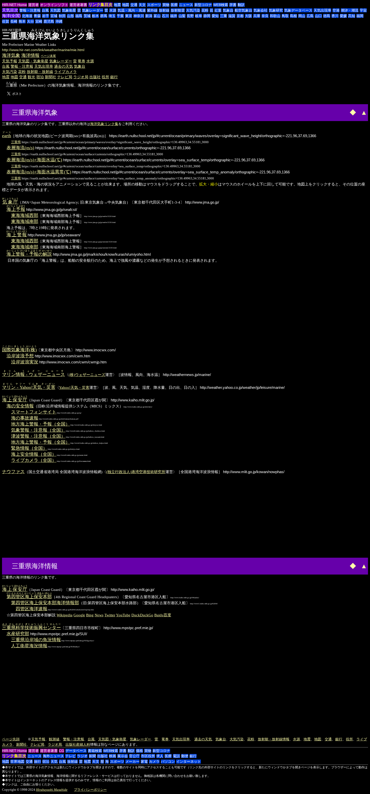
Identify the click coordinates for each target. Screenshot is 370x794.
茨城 (87, 16)
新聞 (92, 756)
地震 (117, 5)
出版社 (95, 77)
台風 (45, 10)
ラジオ (82, 756)
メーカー (132, 762)
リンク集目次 (100, 5)
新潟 (148, 16)
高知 (351, 16)
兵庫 (256, 16)
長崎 (13, 21)
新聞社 (50, 77)
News (99, 615)
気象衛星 (69, 10)
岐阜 (198, 16)
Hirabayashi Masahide (51, 789)
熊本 (22, 21)
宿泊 (40, 77)
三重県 (16, 142)
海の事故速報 (24, 418)
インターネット (188, 762)
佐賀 (5, 21)
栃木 (95, 16)
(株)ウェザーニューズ (87, 374)
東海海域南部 (24, 221)
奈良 (265, 16)
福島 (78, 16)
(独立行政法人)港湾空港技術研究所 (135, 472)
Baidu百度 (162, 615)
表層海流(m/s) (20, 147)
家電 (144, 762)
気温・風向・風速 (132, 10)
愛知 (215, 16)
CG (61, 751)
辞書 (232, 5)
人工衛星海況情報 (29, 645)
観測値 (54, 739)
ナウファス (13, 471)
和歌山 (275, 16)
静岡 (206, 16)
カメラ (154, 762)
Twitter (109, 615)
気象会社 (260, 10)
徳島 (326, 16)
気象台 (228, 10)
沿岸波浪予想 (20, 355)
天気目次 (10, 10)
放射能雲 (178, 10)
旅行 (37, 762)
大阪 (248, 16)
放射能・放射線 (40, 71)
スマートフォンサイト (33, 411)
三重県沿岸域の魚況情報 (36, 639)
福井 (173, 16)
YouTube (123, 615)
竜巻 (81, 61)
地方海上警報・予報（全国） (40, 424)
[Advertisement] (78, 112)
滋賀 (231, 16)
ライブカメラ (65, 71)
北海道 (27, 16)
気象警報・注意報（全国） (38, 430)
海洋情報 (30, 55)
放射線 (164, 10)
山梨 (182, 16)
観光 (31, 77)
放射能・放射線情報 (273, 739)
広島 (310, 16)
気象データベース (298, 10)
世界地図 (17, 762)
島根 (293, 16)
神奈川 (138, 16)
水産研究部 (18, 633)
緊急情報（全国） (29, 448)
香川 (335, 16)
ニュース (186, 5)
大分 (30, 21)
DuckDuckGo (142, 615)
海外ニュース (53, 756)
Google (79, 615)
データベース (76, 751)
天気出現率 (322, 10)
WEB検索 (220, 5)
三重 (223, 16)
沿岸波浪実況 (24, 361)
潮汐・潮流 (349, 10)
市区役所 (148, 756)
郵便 (184, 756)
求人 (159, 756)
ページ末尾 (48, 56)
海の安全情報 (20, 405)
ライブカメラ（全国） (33, 460)
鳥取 (285, 16)
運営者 (33, 5)
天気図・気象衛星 (33, 61)
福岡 (359, 16)
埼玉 (112, 16)
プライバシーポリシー (90, 789)
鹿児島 (49, 21)
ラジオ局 (80, 77)
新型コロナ (203, 5)
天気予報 (9, 61)
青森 (37, 16)
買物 (165, 5)
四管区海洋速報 (31, 608)
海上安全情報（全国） (33, 454)
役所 (105, 77)
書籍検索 (95, 751)
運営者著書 (78, 5)
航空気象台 (243, 10)
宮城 (53, 16)
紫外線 (152, 10)
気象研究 (276, 10)
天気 (54, 762)
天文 (142, 5)
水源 (112, 10)
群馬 (103, 16)
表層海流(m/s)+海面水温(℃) (34, 159)
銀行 (114, 77)
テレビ (70, 756)
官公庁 (134, 756)
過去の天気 (63, 66)
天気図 (55, 10)
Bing (90, 615)
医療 (174, 5)
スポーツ (154, 5)
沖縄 (58, 21)
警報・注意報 (30, 10)
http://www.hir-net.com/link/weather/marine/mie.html (43, 50)
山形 (70, 16)
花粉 (204, 10)
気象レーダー (92, 10)
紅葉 (217, 10)
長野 (190, 16)
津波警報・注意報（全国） (38, 436)
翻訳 (241, 5)
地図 (125, 5)
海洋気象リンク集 (104, 124)
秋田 (62, 16)
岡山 (301, 16)
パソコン (168, 762)
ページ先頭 (11, 739)
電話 (176, 756)
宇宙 (363, 10)
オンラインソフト (54, 5)
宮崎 (38, 21)
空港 (336, 10)
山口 (318, 16)
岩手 (45, 16)
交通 (133, 5)
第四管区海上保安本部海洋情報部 (45, 602)
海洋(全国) (11, 16)
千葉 (120, 16)
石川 (165, 16)
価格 (139, 751)
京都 (240, 16)
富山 (157, 16)
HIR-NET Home (14, 5)
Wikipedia (64, 615)
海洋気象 (11, 55)
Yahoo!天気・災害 (74, 387)
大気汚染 (193, 10)
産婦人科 (83, 744)
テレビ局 (64, 77)
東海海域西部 (24, 215)
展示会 (122, 756)
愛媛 (343, 16)
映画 (112, 756)
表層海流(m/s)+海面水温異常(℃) (39, 171)
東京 (128, 16)
